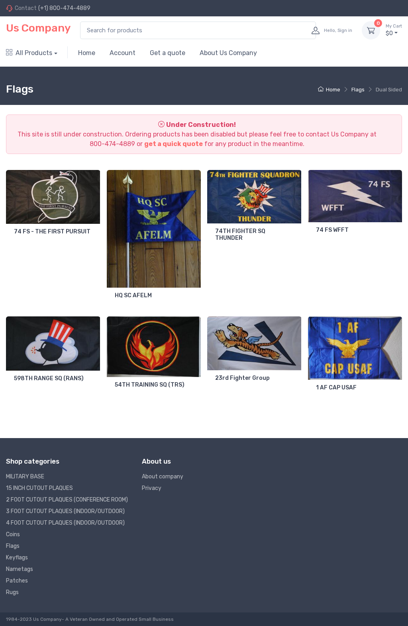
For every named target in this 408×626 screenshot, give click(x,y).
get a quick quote (173, 144)
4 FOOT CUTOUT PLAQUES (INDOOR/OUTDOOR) (65, 522)
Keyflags (17, 557)
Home (86, 53)
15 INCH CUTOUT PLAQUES (39, 488)
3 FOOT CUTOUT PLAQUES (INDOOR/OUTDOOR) (65, 511)
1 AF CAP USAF (336, 387)
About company (162, 476)
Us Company (38, 28)
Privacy (151, 488)
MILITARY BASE (25, 476)
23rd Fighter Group (242, 378)
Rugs (12, 592)
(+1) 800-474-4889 (64, 8)
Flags (358, 90)
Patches (17, 580)
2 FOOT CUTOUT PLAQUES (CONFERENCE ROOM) (67, 499)
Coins (13, 534)
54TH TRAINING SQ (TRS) (149, 384)
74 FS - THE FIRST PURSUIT (52, 231)
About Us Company (228, 53)
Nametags (19, 569)
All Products (34, 53)
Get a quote (167, 53)
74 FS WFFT (332, 230)
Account (122, 53)
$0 (394, 30)
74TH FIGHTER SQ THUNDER (240, 234)
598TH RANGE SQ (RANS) (49, 378)
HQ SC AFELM (133, 295)
